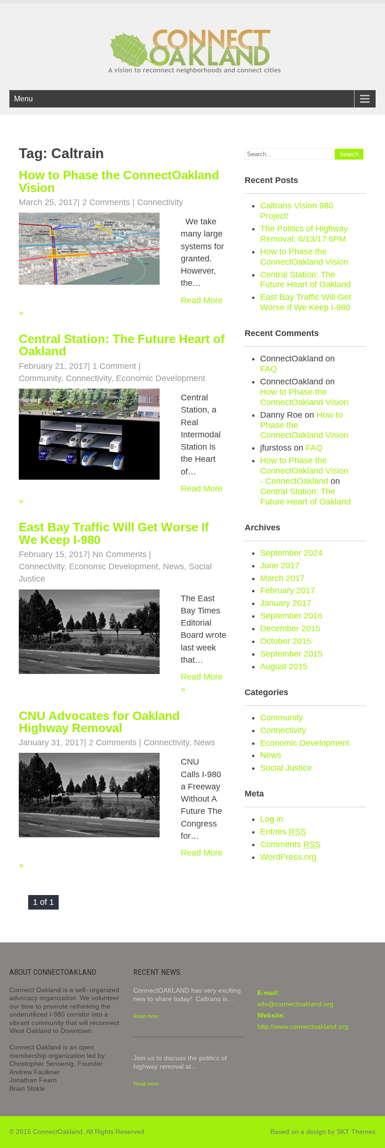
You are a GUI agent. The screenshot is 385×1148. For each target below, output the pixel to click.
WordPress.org (288, 857)
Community (40, 378)
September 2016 (291, 615)
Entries (283, 831)
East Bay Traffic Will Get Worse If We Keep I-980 (114, 533)
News (173, 566)
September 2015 (291, 653)
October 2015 (285, 641)
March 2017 (282, 578)
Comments (290, 844)
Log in (271, 819)
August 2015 (284, 666)
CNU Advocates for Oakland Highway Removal (99, 722)
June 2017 (280, 565)
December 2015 (290, 628)
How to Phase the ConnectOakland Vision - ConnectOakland (304, 471)
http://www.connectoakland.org (302, 1026)
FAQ (268, 369)
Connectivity (160, 202)
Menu (23, 99)
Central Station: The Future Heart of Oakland (122, 345)
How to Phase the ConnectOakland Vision (119, 181)
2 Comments (106, 202)
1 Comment (114, 366)
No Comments (119, 554)
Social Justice (286, 768)
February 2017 (287, 590)
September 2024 (291, 553)
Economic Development (160, 378)
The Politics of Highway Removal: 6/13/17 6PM (304, 234)
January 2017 (285, 603)
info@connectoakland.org (295, 1004)
